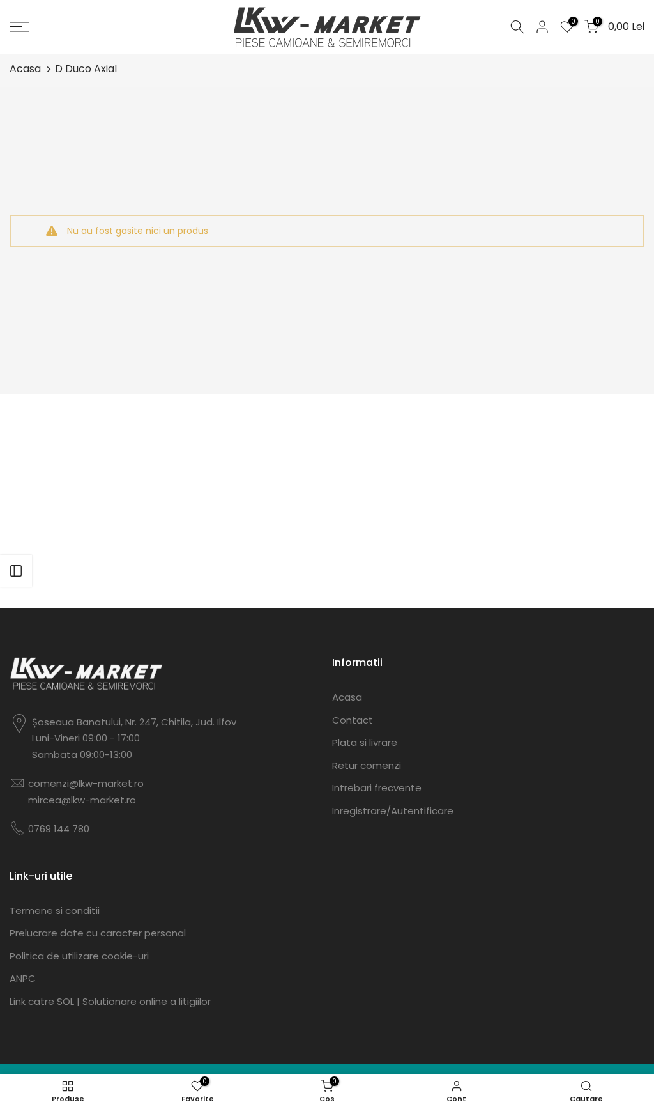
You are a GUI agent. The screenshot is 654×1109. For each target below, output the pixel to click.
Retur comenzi (366, 765)
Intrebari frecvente (377, 788)
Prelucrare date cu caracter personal (98, 933)
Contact (352, 720)
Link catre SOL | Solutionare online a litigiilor (110, 1001)
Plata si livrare (364, 742)
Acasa (25, 68)
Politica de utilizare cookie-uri (79, 956)
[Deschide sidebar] (16, 571)
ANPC (23, 978)
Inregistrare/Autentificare (392, 811)
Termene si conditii (55, 910)
